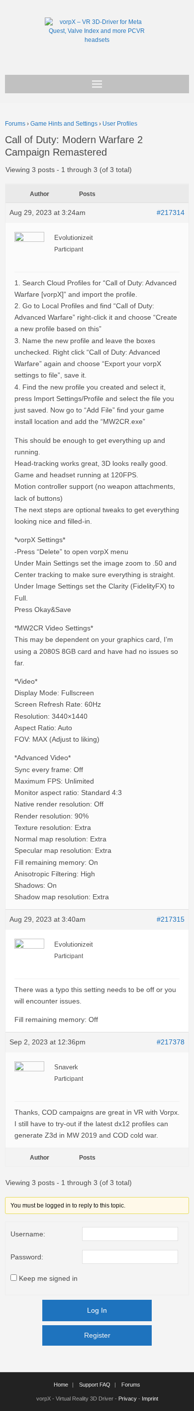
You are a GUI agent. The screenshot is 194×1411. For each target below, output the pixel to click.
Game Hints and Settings (63, 123)
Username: (27, 1234)
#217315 (171, 919)
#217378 (171, 1042)
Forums (15, 123)
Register (97, 1335)
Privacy (127, 1399)
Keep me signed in (48, 1278)
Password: (26, 1257)
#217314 (171, 212)
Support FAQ (94, 1385)
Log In (97, 1310)
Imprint (150, 1399)
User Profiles (119, 123)
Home (61, 1385)
